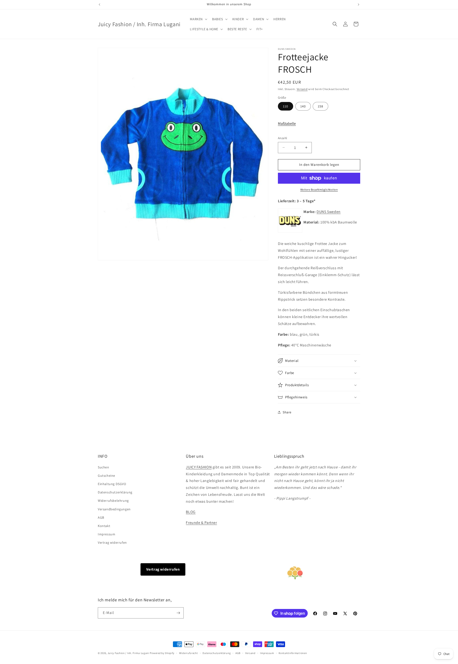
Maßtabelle (287, 123)
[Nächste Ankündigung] (358, 4)
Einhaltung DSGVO (112, 484)
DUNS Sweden (329, 211)
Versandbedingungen (114, 509)
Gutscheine (106, 475)
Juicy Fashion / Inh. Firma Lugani (128, 653)
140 (303, 106)
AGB (101, 517)
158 (320, 106)
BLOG (190, 511)
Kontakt (104, 526)
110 (285, 106)
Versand (302, 89)
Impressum (106, 534)
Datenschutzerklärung (115, 492)
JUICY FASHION (199, 467)
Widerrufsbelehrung (113, 500)
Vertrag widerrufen (112, 542)
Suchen (103, 467)
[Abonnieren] (178, 612)
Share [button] (287, 412)
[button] (198, 19)
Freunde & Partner (201, 522)
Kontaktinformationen (293, 653)
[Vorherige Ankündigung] (99, 4)
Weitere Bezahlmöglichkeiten (319, 189)
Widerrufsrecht (188, 653)
